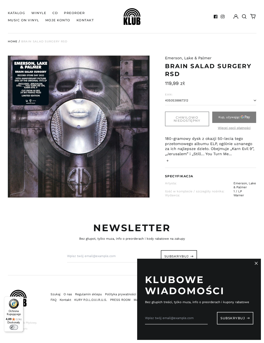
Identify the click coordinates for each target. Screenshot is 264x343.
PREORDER (74, 13)
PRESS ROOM (120, 300)
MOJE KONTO (57, 20)
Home (13, 41)
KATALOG (16, 13)
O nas (68, 294)
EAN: (169, 94)
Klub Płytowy (27, 322)
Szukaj (55, 294)
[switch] (14, 327)
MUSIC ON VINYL (23, 20)
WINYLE (38, 13)
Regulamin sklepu (88, 294)
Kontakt (65, 300)
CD (55, 13)
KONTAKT (85, 20)
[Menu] (20, 299)
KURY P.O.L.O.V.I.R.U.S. (90, 300)
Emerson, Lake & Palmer (188, 58)
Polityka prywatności (120, 294)
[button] (244, 16)
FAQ (54, 300)
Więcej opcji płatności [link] (234, 128)
